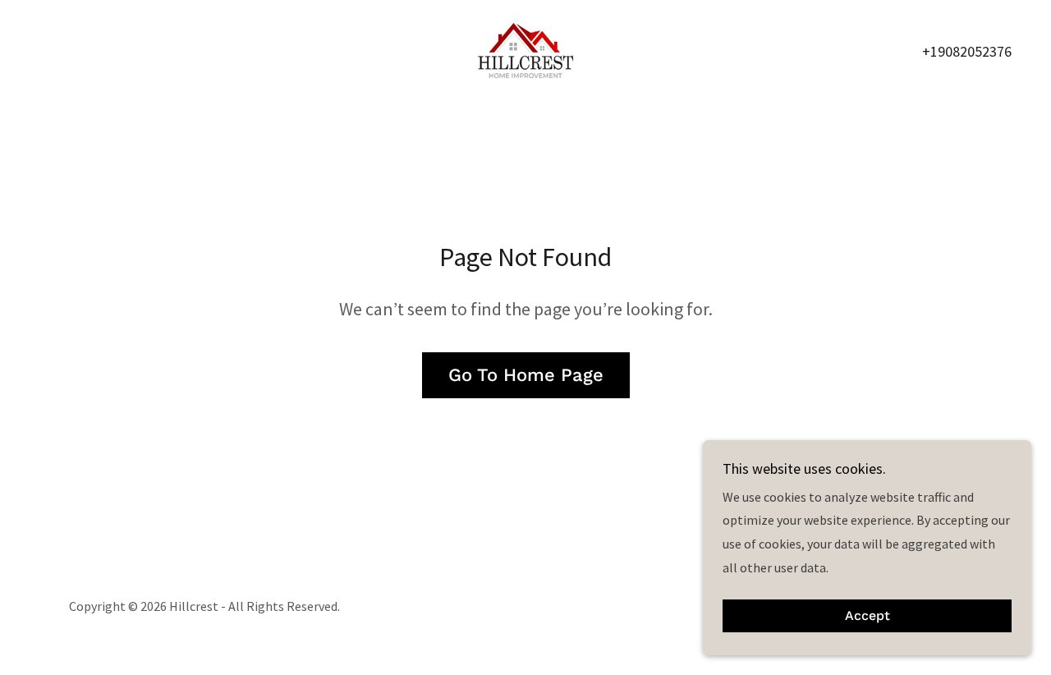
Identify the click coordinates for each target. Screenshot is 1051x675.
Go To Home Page (526, 375)
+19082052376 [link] (967, 51)
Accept (867, 616)
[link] (525, 48)
